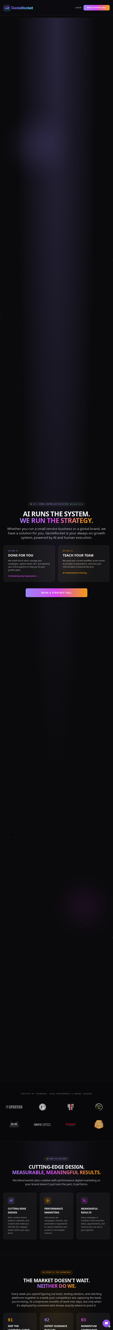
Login (78, 8)
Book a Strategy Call (56, 592)
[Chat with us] (106, 1323)
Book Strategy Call (96, 7)
